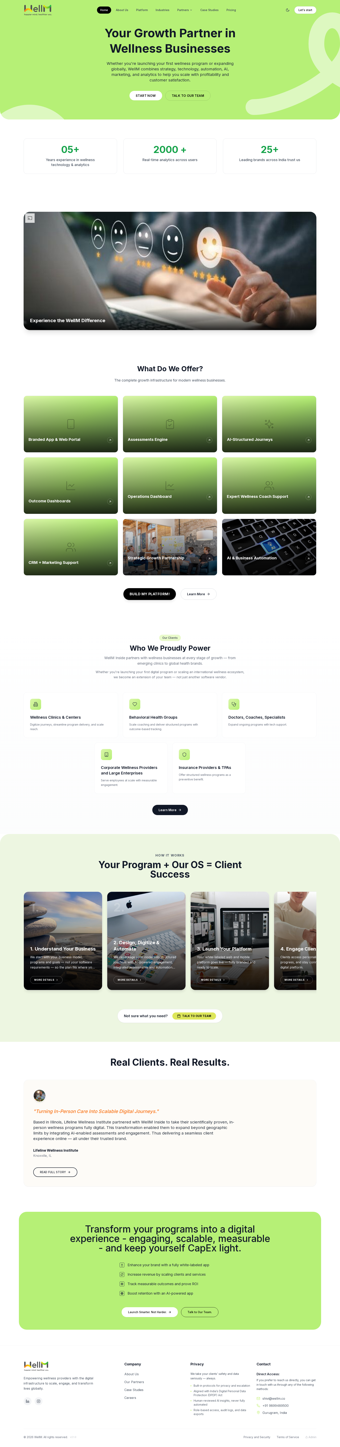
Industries (162, 10)
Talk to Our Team (188, 96)
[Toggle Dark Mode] (287, 10)
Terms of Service (288, 1437)
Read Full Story (53, 1172)
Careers (130, 1398)
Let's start (305, 10)
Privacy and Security (257, 1437)
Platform (142, 10)
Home (104, 10)
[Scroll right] (316, 944)
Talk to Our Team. (200, 1312)
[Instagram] (38, 1401)
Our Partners (134, 1382)
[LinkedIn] (27, 1401)
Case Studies (209, 10)
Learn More (196, 594)
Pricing (231, 10)
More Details (44, 979)
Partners (183, 10)
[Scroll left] (24, 944)
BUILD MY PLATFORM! (150, 594)
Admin (312, 1437)
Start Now (146, 96)
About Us (122, 10)
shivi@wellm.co (273, 1398)
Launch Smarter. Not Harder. (147, 1312)
